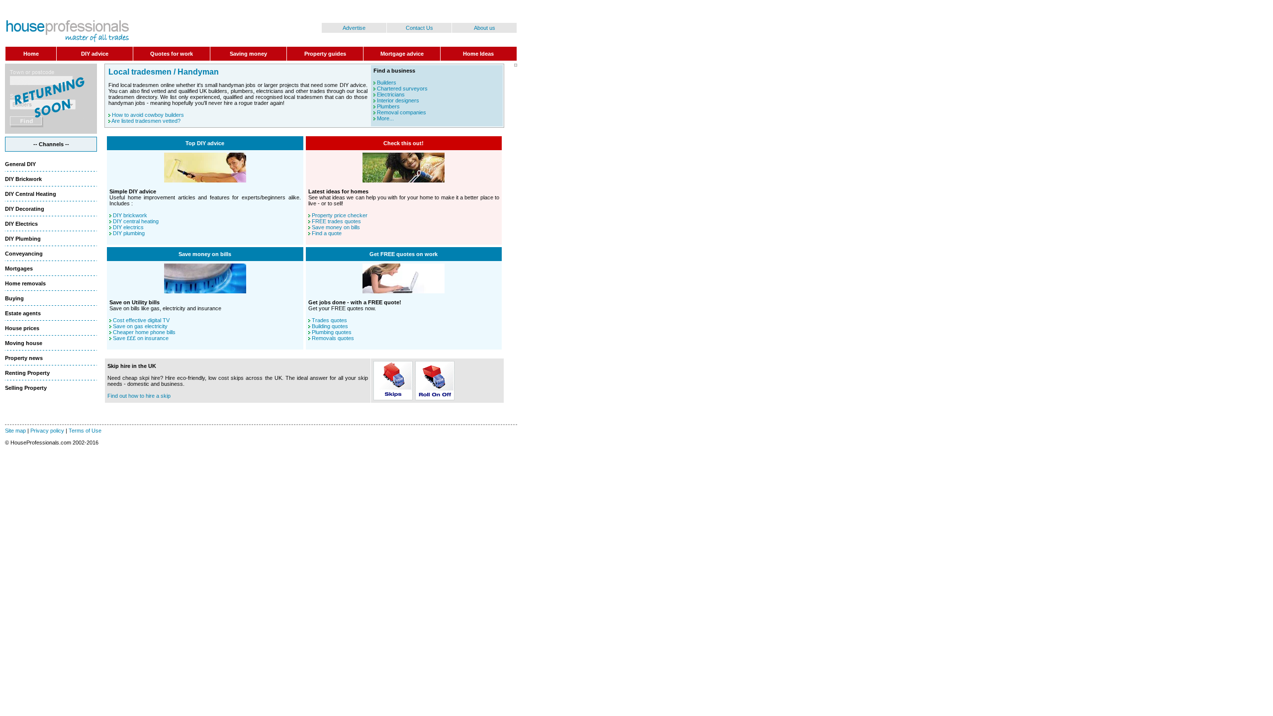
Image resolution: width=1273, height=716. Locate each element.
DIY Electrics (21, 224)
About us (484, 28)
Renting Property (27, 373)
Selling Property (26, 388)
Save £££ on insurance (141, 338)
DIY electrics (128, 227)
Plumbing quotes (332, 332)
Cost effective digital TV (141, 320)
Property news (24, 358)
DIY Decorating (24, 209)
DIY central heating (136, 221)
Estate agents (23, 313)
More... (385, 118)
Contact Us (419, 28)
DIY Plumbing (23, 239)
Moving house (23, 343)
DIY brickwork (130, 215)
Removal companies (401, 112)
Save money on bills (336, 227)
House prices (22, 328)
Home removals (25, 283)
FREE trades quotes (336, 221)
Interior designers (398, 100)
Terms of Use (85, 431)
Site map (15, 431)
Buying (14, 298)
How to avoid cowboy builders (148, 115)
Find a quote (327, 233)
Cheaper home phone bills (144, 332)
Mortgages (19, 268)
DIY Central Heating (30, 194)
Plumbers (388, 106)
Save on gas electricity (140, 326)
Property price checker (339, 215)
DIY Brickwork (23, 179)
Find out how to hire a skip (139, 396)
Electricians (391, 94)
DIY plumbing (129, 233)
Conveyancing (24, 254)
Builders (386, 83)
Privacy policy (47, 431)
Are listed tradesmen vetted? (146, 121)
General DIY (20, 164)
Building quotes (330, 326)
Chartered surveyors (402, 88)
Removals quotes (333, 338)
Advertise (354, 28)
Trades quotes (329, 320)
